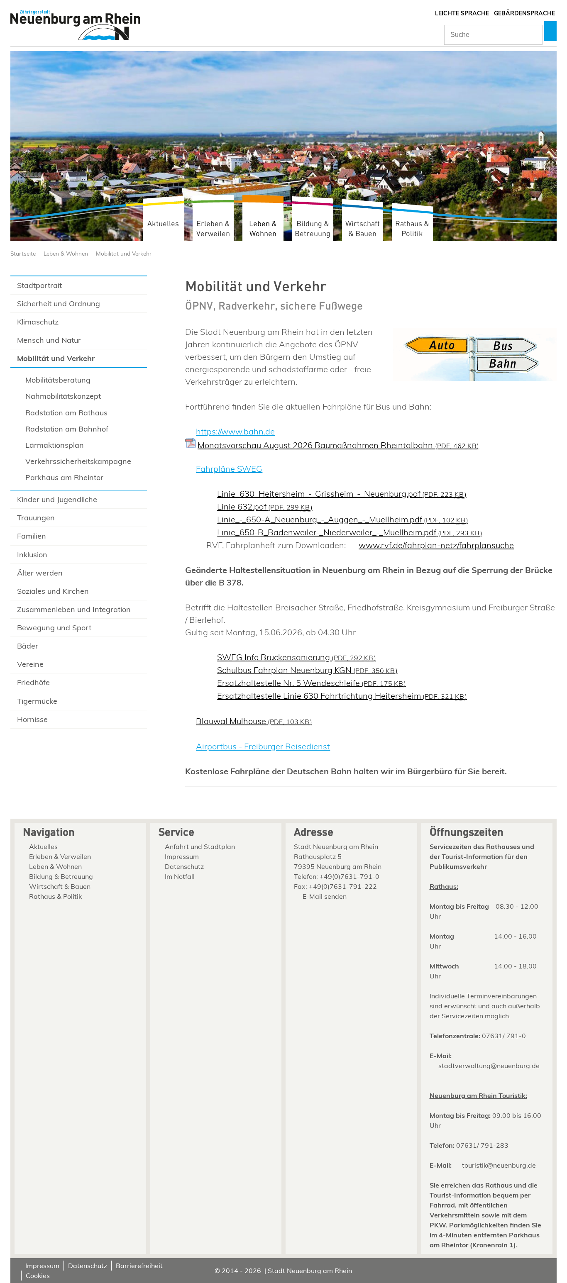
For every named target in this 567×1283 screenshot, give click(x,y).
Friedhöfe (33, 682)
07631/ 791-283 (482, 1145)
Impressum (182, 856)
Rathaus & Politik (412, 229)
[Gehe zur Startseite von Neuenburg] (75, 26)
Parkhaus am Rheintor (64, 477)
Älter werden (40, 573)
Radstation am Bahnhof (66, 429)
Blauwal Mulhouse (254, 721)
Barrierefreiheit (139, 1265)
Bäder (27, 646)
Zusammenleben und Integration (74, 609)
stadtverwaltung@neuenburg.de (489, 1065)
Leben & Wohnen (263, 229)
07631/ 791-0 (504, 1036)
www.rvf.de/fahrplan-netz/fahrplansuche (436, 545)
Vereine (30, 664)
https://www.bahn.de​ (235, 431)
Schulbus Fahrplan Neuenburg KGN (307, 670)
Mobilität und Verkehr (124, 253)
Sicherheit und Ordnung (58, 303)
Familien (31, 536)
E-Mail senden (325, 896)
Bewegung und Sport (54, 627)
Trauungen (36, 517)
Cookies (38, 1275)
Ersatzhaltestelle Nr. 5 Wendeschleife (311, 683)
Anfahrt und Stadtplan (200, 846)
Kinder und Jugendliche (57, 499)
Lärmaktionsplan (54, 445)
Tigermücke (37, 701)
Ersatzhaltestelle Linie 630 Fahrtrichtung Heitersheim (342, 695)
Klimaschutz (38, 322)
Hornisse (32, 719)
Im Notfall (180, 876)
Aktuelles (163, 224)
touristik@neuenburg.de (499, 1165)
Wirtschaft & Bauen (362, 229)
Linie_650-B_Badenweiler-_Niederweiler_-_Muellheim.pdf (349, 532)
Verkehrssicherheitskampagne (78, 461)
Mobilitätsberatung (57, 380)
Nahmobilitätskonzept (63, 396)
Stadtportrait (39, 285)
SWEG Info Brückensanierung (296, 657)
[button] (550, 31)
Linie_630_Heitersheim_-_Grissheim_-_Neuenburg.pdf (341, 493)
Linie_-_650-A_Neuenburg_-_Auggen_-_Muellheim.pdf (342, 519)
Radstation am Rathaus (66, 412)
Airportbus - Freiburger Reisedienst (263, 746)
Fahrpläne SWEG (229, 468)
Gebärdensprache (524, 13)
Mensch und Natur (49, 340)
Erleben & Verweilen (213, 229)
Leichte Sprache (462, 13)
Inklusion (32, 554)
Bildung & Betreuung (312, 229)
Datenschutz (184, 866)
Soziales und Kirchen (53, 591)
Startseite (23, 253)
